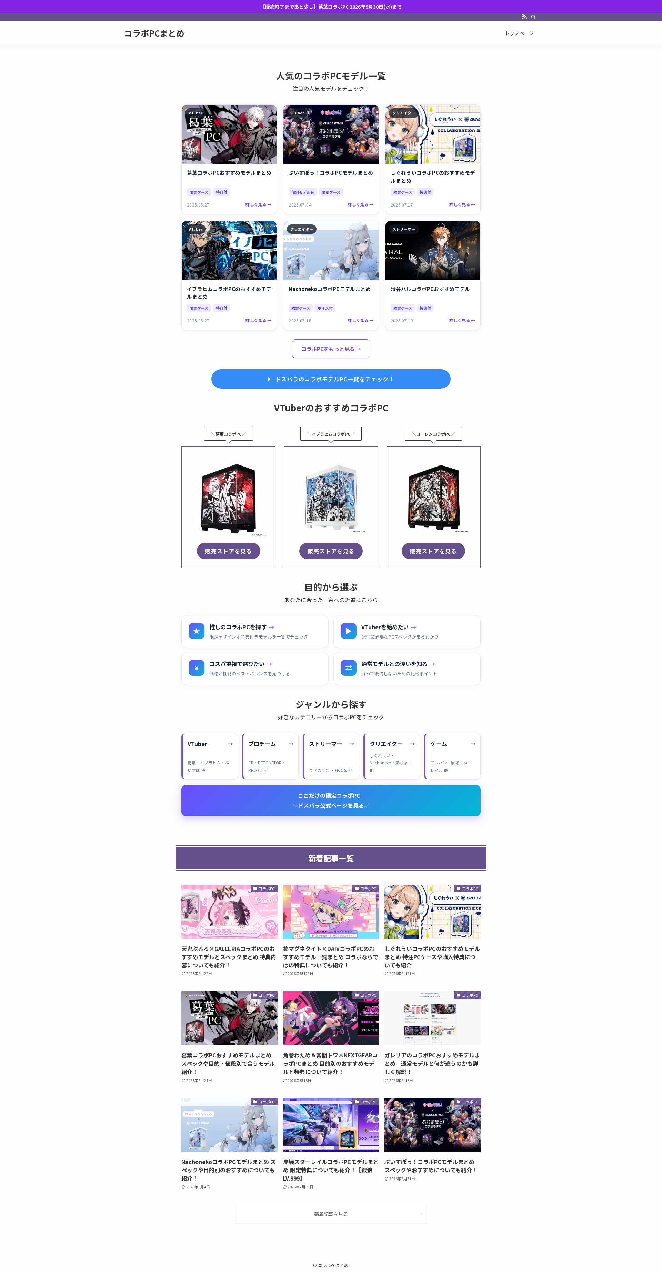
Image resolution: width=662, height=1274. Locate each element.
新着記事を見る (331, 1213)
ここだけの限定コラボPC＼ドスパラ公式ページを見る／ (331, 800)
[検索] (533, 17)
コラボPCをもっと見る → (331, 348)
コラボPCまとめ (154, 33)
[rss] (524, 17)
